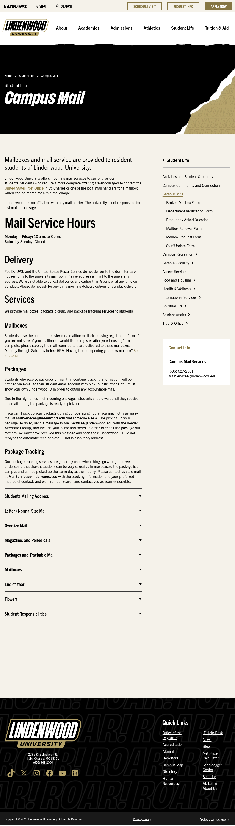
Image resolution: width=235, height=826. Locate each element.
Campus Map (173, 764)
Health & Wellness (177, 288)
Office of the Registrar (172, 735)
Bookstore (170, 758)
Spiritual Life (172, 306)
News (207, 739)
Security (209, 776)
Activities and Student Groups (186, 176)
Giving (41, 6)
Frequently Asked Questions (188, 219)
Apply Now (219, 6)
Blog (206, 746)
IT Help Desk (213, 732)
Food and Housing (177, 280)
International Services (179, 297)
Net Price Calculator (211, 755)
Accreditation (173, 744)
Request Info (183, 6)
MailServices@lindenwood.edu (192, 376)
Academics (89, 28)
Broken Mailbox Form (183, 202)
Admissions (122, 28)
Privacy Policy (142, 819)
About (61, 28)
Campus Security (176, 262)
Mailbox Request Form (183, 236)
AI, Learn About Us (210, 786)
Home (8, 76)
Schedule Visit (144, 6)
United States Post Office (24, 188)
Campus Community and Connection (191, 185)
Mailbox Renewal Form (184, 228)
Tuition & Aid (217, 28)
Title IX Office (173, 323)
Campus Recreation (178, 254)
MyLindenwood (15, 6)
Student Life (182, 28)
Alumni (168, 751)
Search (66, 6)
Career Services (175, 271)
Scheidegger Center (212, 767)
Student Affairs (174, 314)
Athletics (152, 28)
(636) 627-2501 (181, 371)
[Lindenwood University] (25, 28)
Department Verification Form (189, 211)
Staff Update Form (180, 245)
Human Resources (171, 781)
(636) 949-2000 (43, 762)
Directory (170, 771)
